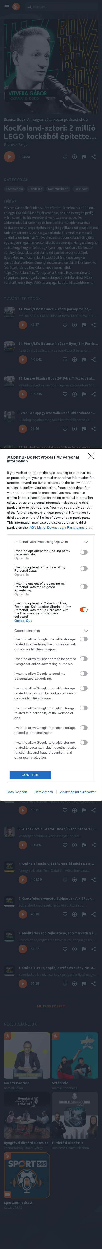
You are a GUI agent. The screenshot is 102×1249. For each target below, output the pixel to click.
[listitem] (51, 541)
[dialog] (51, 624)
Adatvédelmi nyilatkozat (78, 792)
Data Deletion (17, 792)
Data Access (43, 792)
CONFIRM (30, 775)
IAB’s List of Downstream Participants (57, 527)
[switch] (84, 552)
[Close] (92, 457)
